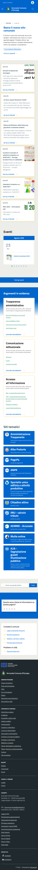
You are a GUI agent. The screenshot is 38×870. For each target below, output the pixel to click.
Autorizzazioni (5, 724)
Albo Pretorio (5, 832)
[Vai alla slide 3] (16, 266)
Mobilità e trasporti (7, 743)
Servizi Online (5, 835)
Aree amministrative (7, 686)
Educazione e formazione (9, 733)
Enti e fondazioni (6, 692)
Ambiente (4, 715)
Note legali (4, 845)
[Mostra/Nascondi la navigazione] (2, 9)
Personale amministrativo (9, 698)
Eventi (3, 785)
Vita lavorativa (6, 755)
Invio (33, 585)
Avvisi (3, 772)
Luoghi (3, 782)
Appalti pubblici (6, 721)
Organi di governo (7, 683)
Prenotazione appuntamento (10, 817)
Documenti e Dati (6, 701)
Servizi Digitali (5, 838)
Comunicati (4, 769)
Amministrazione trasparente (10, 829)
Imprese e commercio (8, 740)
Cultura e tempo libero (8, 730)
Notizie (3, 766)
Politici (3, 695)
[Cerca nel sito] (32, 9)
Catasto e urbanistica (8, 727)
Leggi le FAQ (5, 814)
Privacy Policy (5, 841)
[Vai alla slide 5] (21, 266)
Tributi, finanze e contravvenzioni (11, 749)
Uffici (2, 689)
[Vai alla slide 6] (23, 266)
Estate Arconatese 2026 (22, 256)
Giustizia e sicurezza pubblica (10, 737)
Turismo (3, 752)
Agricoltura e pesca (7, 712)
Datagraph (33, 867)
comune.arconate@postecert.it (14, 807)
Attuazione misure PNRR (9, 826)
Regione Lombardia (7, 2)
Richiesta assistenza (7, 823)
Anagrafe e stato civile (8, 718)
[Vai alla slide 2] (14, 266)
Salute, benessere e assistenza (11, 746)
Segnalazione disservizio (9, 820)
